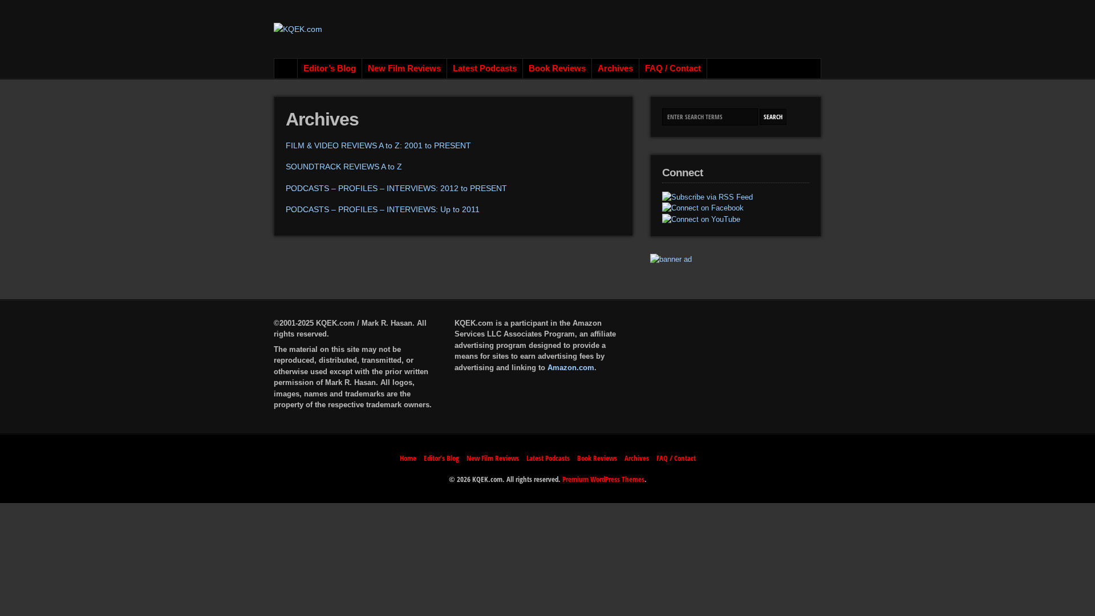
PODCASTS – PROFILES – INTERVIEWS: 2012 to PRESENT (396, 188)
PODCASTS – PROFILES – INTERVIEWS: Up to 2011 (383, 209)
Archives (615, 68)
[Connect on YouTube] (701, 219)
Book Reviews (557, 68)
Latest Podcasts (485, 68)
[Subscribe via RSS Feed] (707, 197)
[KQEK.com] (298, 29)
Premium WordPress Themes (603, 479)
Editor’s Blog (329, 68)
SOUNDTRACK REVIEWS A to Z (344, 166)
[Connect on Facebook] (703, 208)
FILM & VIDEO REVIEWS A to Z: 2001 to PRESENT (378, 145)
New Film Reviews (404, 68)
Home (286, 68)
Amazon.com (571, 367)
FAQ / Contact (673, 68)
